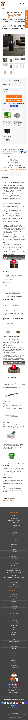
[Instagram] (15, 684)
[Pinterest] (12, 684)
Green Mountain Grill (14, 623)
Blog (14, 530)
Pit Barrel (14, 658)
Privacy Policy (15, 699)
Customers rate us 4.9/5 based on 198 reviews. (17, 170)
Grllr (14, 627)
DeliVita (14, 608)
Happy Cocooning (14, 630)
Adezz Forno (14, 594)
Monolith (14, 648)
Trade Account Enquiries (14, 520)
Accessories (14, 544)
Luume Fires (14, 644)
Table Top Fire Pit (14, 587)
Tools (14, 534)
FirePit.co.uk (15, 713)
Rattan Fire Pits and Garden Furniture (14, 577)
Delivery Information (14, 523)
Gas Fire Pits (14, 568)
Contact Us (14, 518)
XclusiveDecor (14, 667)
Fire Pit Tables (14, 563)
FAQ (14, 527)
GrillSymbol (14, 625)
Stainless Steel (14, 582)
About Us (18, 174)
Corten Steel (14, 559)
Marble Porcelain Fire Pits (14, 570)
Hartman (14, 632)
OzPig (14, 653)
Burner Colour (6, 89)
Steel (14, 584)
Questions (5, 177)
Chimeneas (14, 551)
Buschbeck (14, 601)
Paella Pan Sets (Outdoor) (14, 573)
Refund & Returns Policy (14, 525)
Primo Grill (14, 660)
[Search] (25, 8)
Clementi (14, 604)
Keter (14, 639)
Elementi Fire (14, 616)
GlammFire (14, 620)
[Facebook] (9, 684)
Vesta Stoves (14, 663)
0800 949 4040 (15, 14)
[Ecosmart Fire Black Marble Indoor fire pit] (14, 45)
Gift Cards (14, 532)
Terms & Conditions (7, 699)
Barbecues (14, 547)
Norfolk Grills (14, 651)
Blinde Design (14, 597)
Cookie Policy (21, 699)
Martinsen (14, 646)
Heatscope (14, 634)
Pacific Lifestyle (14, 656)
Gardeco (14, 618)
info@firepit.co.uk (14, 17)
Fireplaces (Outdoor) (14, 566)
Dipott (14, 611)
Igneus (14, 637)
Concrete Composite (14, 556)
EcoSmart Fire (17, 31)
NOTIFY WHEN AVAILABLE (14, 100)
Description (5, 174)
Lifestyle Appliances (14, 641)
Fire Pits (14, 561)
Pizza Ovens (14, 575)
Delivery (12, 174)
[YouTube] (18, 684)
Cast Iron (14, 549)
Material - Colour (7, 84)
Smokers (14, 580)
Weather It (14, 665)
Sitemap (14, 537)
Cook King (14, 606)
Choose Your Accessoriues (9, 110)
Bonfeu (14, 599)
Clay (14, 554)
